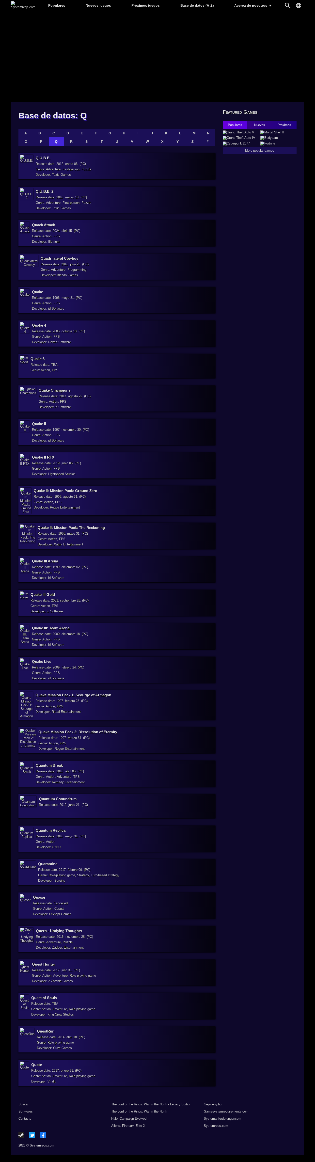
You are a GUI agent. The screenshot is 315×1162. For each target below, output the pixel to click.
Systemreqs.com (216, 1126)
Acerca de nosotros (253, 5)
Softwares (25, 1111)
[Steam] (21, 1135)
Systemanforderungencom (222, 1118)
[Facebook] (43, 1135)
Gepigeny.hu (212, 1104)
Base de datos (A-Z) (197, 5)
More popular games (259, 150)
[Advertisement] (157, 56)
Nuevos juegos (98, 5)
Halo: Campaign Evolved (128, 1118)
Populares (56, 5)
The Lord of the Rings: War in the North (139, 1111)
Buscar (23, 1104)
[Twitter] (32, 1135)
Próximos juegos (145, 5)
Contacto (24, 1118)
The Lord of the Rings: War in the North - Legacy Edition (151, 1104)
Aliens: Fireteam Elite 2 (128, 1126)
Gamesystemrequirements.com (226, 1111)
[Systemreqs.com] (23, 7)
